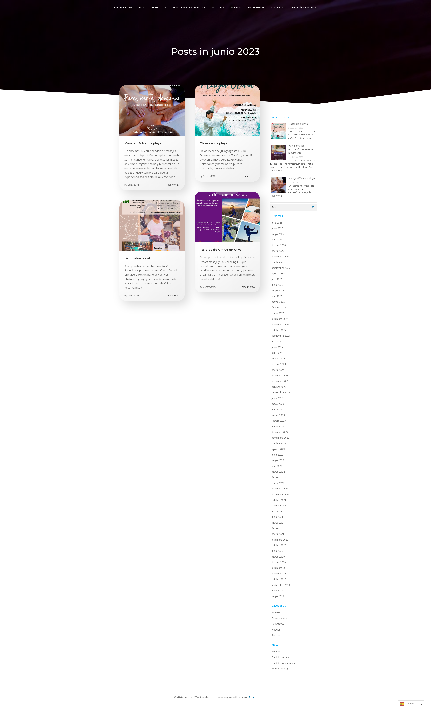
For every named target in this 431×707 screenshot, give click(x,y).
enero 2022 (278, 483)
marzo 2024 (278, 358)
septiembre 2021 (281, 505)
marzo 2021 (278, 522)
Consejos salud (280, 618)
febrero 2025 (279, 307)
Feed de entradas (281, 657)
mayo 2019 (278, 596)
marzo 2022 (278, 471)
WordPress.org (280, 668)
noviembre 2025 (280, 256)
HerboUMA (255, 7)
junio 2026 (277, 228)
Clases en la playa (298, 123)
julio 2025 (277, 279)
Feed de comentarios (283, 663)
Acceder (276, 651)
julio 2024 (277, 341)
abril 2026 (277, 239)
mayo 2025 (278, 290)
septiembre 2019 (281, 585)
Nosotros (159, 7)
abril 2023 (277, 409)
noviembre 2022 (280, 437)
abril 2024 (277, 352)
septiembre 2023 (281, 392)
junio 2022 (277, 454)
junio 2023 (277, 398)
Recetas (276, 635)
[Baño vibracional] (152, 225)
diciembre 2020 (280, 539)
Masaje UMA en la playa (301, 178)
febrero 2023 (279, 420)
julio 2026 (277, 222)
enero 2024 (278, 369)
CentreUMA (134, 184)
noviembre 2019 (280, 573)
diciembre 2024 (280, 318)
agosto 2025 (278, 273)
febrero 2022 (279, 477)
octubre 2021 (279, 500)
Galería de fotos (304, 7)
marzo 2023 (278, 415)
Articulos (276, 612)
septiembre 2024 (281, 335)
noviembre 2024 (280, 324)
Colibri (253, 697)
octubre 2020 (279, 545)
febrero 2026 (279, 245)
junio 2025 (277, 284)
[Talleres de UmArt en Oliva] (227, 217)
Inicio (141, 7)
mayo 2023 (278, 403)
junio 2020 (277, 550)
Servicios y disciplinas (188, 7)
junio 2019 (277, 590)
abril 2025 (277, 296)
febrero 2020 (279, 562)
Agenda (236, 7)
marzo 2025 (278, 301)
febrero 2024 (279, 364)
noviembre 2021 (280, 494)
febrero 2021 (279, 528)
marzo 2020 (278, 556)
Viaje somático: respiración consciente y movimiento (301, 149)
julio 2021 (277, 511)
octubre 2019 (279, 579)
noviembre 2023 (280, 381)
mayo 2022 (278, 460)
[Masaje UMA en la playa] (152, 110)
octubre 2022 (279, 443)
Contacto (278, 7)
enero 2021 (278, 533)
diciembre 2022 (280, 432)
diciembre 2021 (280, 488)
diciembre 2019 (280, 568)
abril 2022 (277, 466)
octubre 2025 (279, 262)
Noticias (218, 7)
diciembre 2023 (280, 375)
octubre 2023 (279, 386)
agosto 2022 (278, 449)
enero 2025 (278, 313)
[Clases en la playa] (227, 110)
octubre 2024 (279, 330)
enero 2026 (278, 250)
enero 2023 (278, 426)
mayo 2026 (278, 234)
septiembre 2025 (281, 267)
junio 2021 (277, 516)
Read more (306, 138)
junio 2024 (277, 347)
